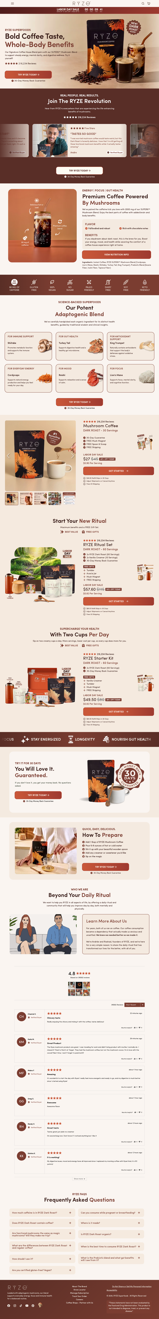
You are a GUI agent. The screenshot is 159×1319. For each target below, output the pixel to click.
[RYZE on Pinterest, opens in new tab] (33, 1305)
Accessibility (112, 1290)
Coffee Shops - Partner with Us (79, 1303)
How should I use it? (22, 1259)
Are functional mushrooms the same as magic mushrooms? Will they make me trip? (36, 1234)
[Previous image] (8, 455)
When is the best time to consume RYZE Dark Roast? (108, 1246)
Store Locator (80, 1290)
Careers (79, 1299)
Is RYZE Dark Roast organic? (96, 1234)
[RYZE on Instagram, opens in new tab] (14, 1305)
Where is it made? (90, 1223)
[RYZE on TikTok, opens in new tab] (20, 1305)
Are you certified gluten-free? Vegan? (32, 1270)
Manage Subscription (79, 1293)
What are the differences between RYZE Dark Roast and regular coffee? (39, 1246)
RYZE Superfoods (120, 1296)
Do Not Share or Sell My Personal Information (131, 1286)
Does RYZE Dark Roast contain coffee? (32, 1223)
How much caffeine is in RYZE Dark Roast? (34, 1213)
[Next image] (72, 455)
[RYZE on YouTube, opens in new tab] (26, 1305)
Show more (78, 1179)
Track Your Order (79, 1296)
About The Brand (79, 1286)
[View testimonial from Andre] (50, 140)
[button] (143, 3)
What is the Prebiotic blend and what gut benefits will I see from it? (107, 1259)
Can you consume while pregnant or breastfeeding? (108, 1213)
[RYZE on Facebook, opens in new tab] (8, 1305)
